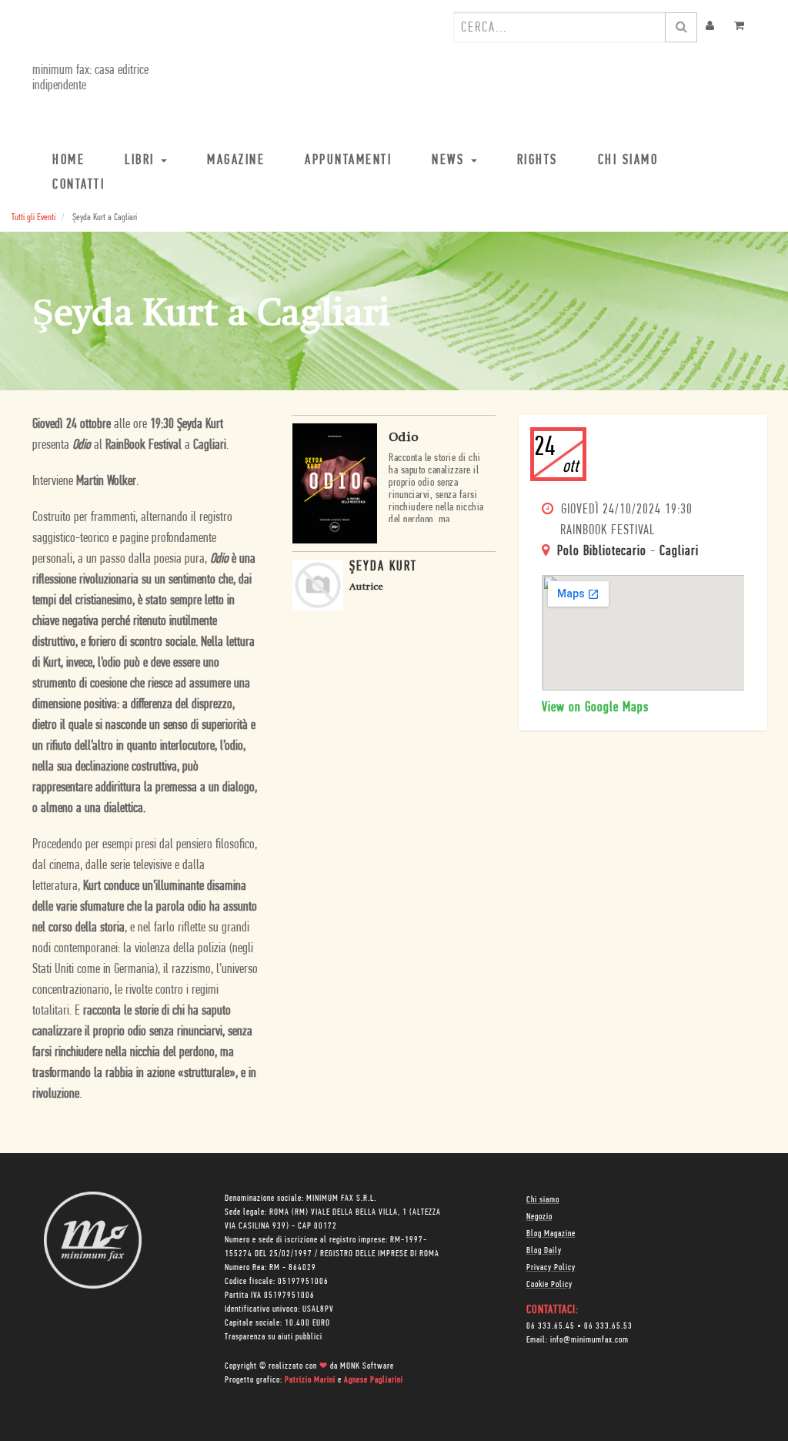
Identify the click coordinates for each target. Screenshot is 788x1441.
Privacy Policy (551, 1267)
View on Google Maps (595, 708)
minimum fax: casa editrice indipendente (90, 78)
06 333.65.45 (550, 1326)
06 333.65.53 (608, 1326)
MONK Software (367, 1366)
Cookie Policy (549, 1284)
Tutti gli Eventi (33, 217)
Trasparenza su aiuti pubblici (273, 1337)
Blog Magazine (551, 1234)
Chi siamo (542, 1200)
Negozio (539, 1217)
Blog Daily (544, 1250)
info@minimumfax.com (589, 1340)
